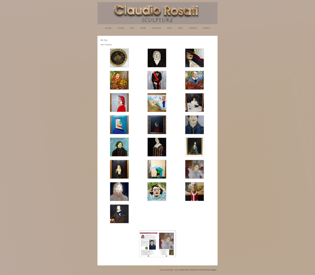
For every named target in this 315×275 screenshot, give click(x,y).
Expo (132, 28)
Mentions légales (211, 270)
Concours (156, 28)
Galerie (121, 28)
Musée (143, 28)
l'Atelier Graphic (184, 270)
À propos (193, 28)
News (169, 28)
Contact (206, 28)
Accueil (108, 28)
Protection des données (197, 270)
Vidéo (180, 28)
